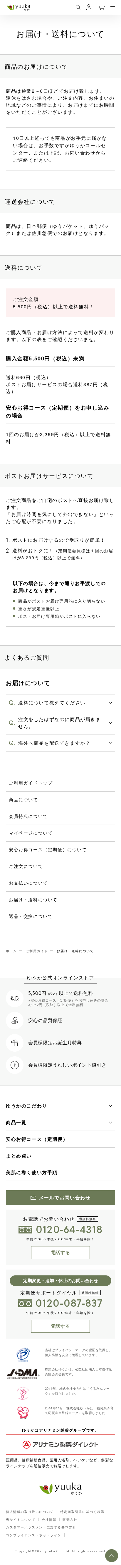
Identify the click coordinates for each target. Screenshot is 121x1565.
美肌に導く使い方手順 (32, 1172)
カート (101, 7)
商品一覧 (16, 1122)
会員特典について (28, 816)
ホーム (11, 950)
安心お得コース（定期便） (37, 1139)
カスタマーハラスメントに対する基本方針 (41, 1527)
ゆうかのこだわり (26, 1105)
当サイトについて (21, 1519)
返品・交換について (31, 916)
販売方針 (70, 1519)
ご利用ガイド (37, 950)
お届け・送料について (33, 899)
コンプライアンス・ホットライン (33, 1535)
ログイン (88, 7)
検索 (78, 7)
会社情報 (49, 1519)
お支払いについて (28, 883)
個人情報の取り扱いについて (30, 1511)
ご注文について (26, 866)
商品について (23, 799)
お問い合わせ (80, 152)
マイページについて (31, 833)
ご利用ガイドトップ (31, 783)
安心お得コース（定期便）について (48, 849)
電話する (60, 1252)
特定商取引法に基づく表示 (82, 1511)
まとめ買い (19, 1155)
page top (111, 1555)
